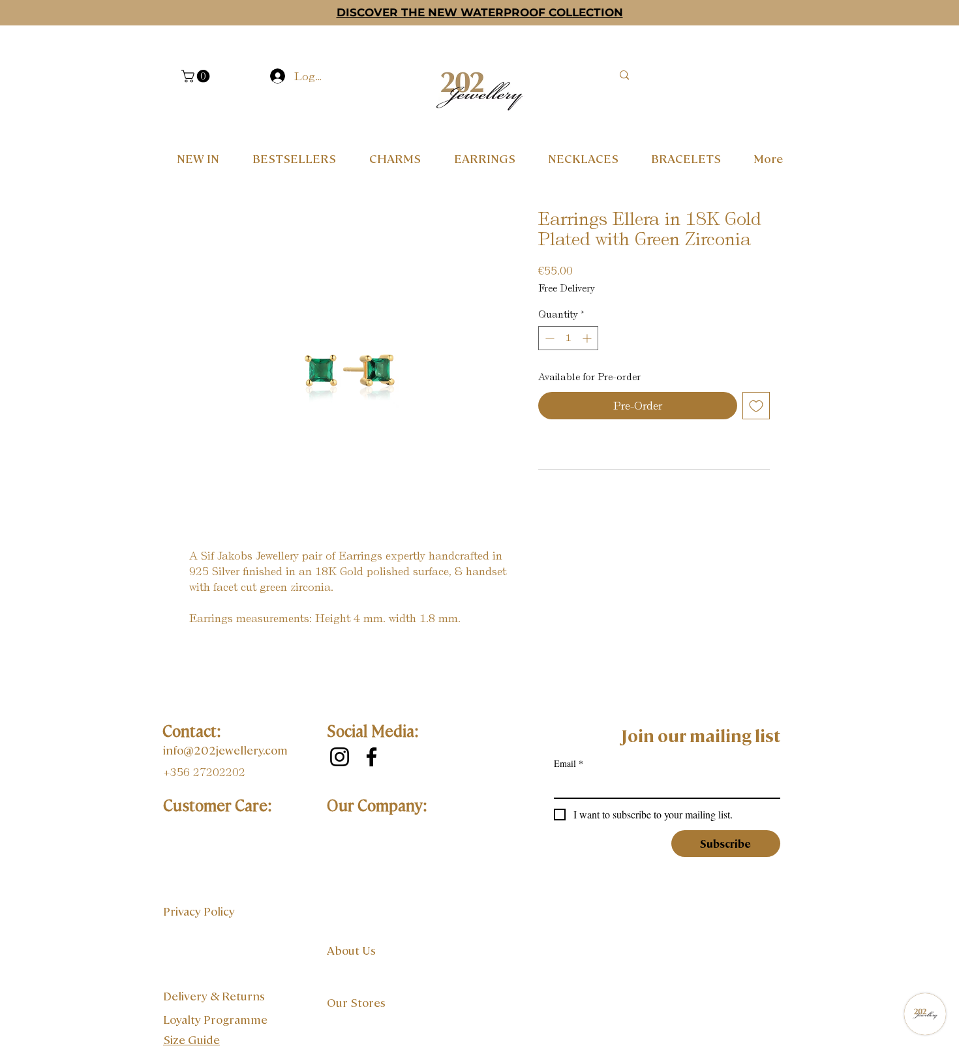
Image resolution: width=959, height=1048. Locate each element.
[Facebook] (371, 757)
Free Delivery (566, 288)
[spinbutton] (568, 338)
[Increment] (588, 338)
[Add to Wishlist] (756, 405)
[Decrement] (548, 338)
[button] (197, 76)
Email (568, 763)
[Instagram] (339, 757)
